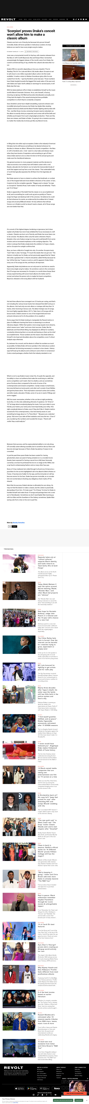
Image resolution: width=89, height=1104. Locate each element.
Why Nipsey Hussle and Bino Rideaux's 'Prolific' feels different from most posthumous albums (48, 970)
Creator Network (41, 1077)
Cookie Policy (15, 1102)
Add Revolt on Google (32, 51)
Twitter (83, 19)
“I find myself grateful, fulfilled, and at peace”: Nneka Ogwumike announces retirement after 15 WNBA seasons (48, 721)
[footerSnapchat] (42, 1096)
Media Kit (58, 1075)
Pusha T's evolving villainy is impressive (71, 81)
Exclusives (44, 19)
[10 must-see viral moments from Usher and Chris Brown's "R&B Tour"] (19, 1048)
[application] (75, 1088)
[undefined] (73, 55)
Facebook (81, 19)
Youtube (86, 19)
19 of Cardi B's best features (46, 925)
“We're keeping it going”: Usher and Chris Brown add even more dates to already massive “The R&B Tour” (48, 876)
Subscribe (62, 19)
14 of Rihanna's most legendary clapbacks (72, 63)
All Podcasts (40, 1071)
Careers (58, 1077)
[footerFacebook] (46, 1096)
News (50, 19)
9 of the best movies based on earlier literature (46, 994)
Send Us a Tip (60, 1073)
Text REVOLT (78, 1073)
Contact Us (78, 1071)
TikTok (76, 19)
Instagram (73, 19)
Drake (14, 526)
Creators (55, 19)
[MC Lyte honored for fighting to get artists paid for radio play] (19, 672)
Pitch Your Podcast (42, 1075)
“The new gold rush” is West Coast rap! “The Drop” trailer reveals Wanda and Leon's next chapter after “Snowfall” (48, 824)
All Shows (39, 1069)
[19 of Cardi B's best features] (19, 931)
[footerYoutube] (55, 1096)
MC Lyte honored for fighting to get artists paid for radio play (47, 667)
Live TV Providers (41, 1073)
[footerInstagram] (33, 1096)
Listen (30, 19)
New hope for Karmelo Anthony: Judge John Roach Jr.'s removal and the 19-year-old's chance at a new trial (48, 615)
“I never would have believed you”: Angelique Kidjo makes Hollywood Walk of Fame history (48, 747)
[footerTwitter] (51, 1096)
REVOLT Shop (78, 1075)
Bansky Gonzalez (13, 51)
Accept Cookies (79, 1100)
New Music (41, 555)
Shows (20, 19)
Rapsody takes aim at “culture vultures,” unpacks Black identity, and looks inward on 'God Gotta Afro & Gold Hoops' (47, 562)
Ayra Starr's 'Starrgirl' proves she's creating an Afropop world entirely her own (48, 948)
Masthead (59, 1071)
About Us (58, 1069)
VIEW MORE (73, 85)
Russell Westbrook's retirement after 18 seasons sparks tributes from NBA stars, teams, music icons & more (48, 1019)
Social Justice (36, 19)
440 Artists (40, 1079)
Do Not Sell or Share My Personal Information (63, 1100)
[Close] (86, 1100)
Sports (40, 715)
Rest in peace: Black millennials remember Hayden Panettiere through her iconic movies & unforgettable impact (47, 900)
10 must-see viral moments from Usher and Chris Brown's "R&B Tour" (48, 1045)
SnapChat (78, 19)
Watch (25, 19)
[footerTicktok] (38, 1096)
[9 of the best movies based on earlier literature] (19, 999)
